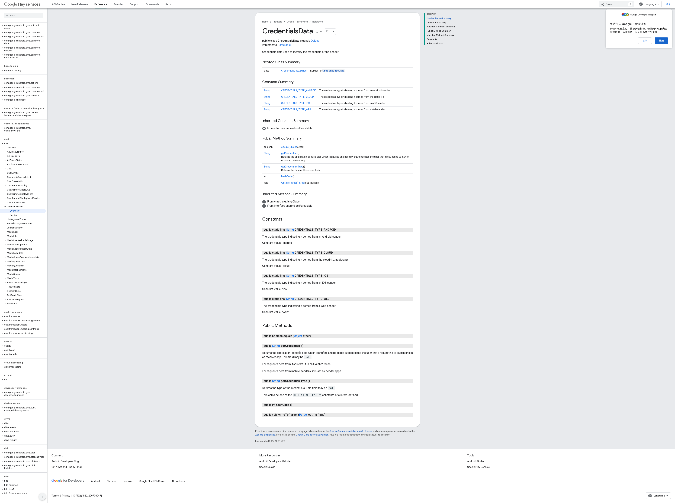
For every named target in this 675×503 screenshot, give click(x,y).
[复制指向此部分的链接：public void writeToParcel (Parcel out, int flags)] (328, 415)
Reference (100, 4)
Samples (119, 4)
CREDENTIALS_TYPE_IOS (295, 103)
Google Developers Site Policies (312, 434)
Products (277, 21)
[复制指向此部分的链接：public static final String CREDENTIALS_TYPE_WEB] (332, 299)
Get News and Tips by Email (67, 467)
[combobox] (616, 4)
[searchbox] (23, 15)
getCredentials (289, 153)
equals (285, 147)
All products (178, 481)
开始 (661, 40)
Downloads (152, 4)
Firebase (127, 481)
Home (265, 21)
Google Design (267, 467)
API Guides (58, 4)
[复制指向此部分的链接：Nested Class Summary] (303, 62)
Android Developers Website (275, 461)
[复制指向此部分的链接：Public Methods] (295, 326)
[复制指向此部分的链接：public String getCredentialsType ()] (313, 381)
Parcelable (284, 45)
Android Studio (475, 461)
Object (315, 40)
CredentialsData (333, 70)
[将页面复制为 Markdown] (328, 32)
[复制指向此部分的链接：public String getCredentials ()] (306, 346)
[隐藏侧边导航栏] (42, 496)
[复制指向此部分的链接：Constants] (285, 219)
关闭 (644, 40)
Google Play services (297, 21)
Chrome (111, 481)
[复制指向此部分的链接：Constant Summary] (297, 82)
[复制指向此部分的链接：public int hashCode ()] (295, 405)
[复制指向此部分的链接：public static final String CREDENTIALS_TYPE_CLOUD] (336, 253)
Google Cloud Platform (152, 481)
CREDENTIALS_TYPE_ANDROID (298, 90)
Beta (168, 4)
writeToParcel (289, 182)
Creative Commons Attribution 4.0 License (350, 431)
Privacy (66, 495)
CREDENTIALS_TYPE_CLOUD (297, 96)
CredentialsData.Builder (294, 70)
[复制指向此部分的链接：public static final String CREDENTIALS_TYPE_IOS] (331, 276)
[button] (23, 26)
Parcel (301, 182)
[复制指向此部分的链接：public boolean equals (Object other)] (314, 336)
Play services (29, 4)
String (267, 90)
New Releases (79, 4)
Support (135, 4)
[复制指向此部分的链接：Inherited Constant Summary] (312, 121)
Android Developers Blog (65, 461)
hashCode (286, 176)
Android (95, 481)
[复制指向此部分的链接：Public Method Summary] (305, 139)
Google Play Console (478, 467)
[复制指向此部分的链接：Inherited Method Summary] (310, 194)
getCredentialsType (292, 166)
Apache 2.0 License (265, 434)
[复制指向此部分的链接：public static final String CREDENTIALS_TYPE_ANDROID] (339, 230)
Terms (55, 495)
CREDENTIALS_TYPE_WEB (296, 109)
